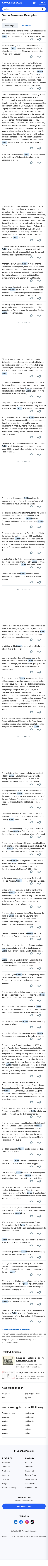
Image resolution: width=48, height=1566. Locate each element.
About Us (28, 1462)
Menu (42, 3)
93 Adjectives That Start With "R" (30, 1372)
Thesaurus (6, 1466)
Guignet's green (8, 1413)
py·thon (28, 1397)
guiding (5, 1421)
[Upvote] (31, 39)
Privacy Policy (30, 1471)
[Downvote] (39, 39)
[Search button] (41, 9)
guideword (29, 1417)
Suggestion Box (31, 1488)
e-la (3, 1397)
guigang (5, 1433)
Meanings (9, 25)
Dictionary (6, 1462)
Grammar (5, 1475)
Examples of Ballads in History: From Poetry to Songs (30, 1359)
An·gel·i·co (6, 1393)
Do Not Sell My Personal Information (24, 1531)
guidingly (5, 1425)
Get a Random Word (24, 1506)
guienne (28, 1429)
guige (27, 1433)
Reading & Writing (9, 1488)
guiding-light (30, 1421)
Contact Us (29, 1466)
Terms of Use (30, 1483)
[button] (34, 2)
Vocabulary (6, 1479)
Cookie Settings (31, 1479)
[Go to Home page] (12, 2)
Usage (4, 1483)
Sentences (26, 25)
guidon (4, 1429)
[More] (44, 39)
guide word (29, 1413)
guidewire (6, 1417)
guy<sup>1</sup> (32, 1393)
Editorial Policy (30, 1475)
